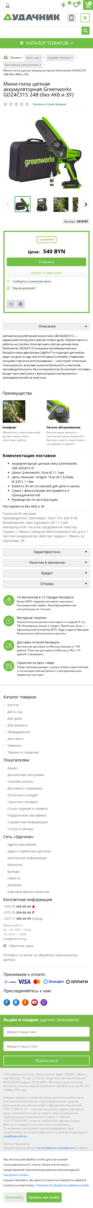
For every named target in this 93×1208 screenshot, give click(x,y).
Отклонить (14, 1197)
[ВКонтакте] (16, 1002)
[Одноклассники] (25, 1002)
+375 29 (17, 906)
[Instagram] (43, 1002)
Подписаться (46, 1060)
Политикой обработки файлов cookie (63, 1185)
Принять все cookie (44, 1197)
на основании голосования (55, 1148)
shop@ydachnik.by (15, 1136)
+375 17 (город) (22, 918)
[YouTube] (34, 1002)
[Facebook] (6, 1002)
